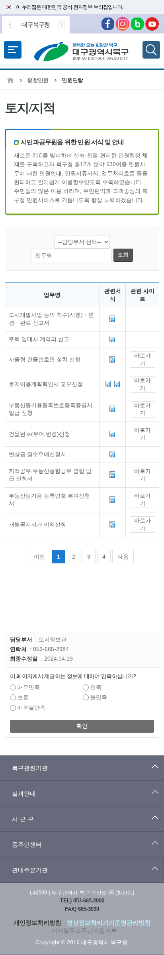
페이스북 (108, 24)
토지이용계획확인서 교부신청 (46, 384)
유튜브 (152, 24)
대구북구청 (35, 24)
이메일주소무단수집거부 (84, 930)
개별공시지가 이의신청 (37, 524)
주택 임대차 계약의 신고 (39, 339)
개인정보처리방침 (37, 922)
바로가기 (142, 359)
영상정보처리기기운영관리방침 (108, 922)
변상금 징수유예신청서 (37, 454)
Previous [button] (10, 25)
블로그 (137, 24)
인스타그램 (122, 24)
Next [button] (62, 25)
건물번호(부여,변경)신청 (39, 434)
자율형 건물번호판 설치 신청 (44, 359)
